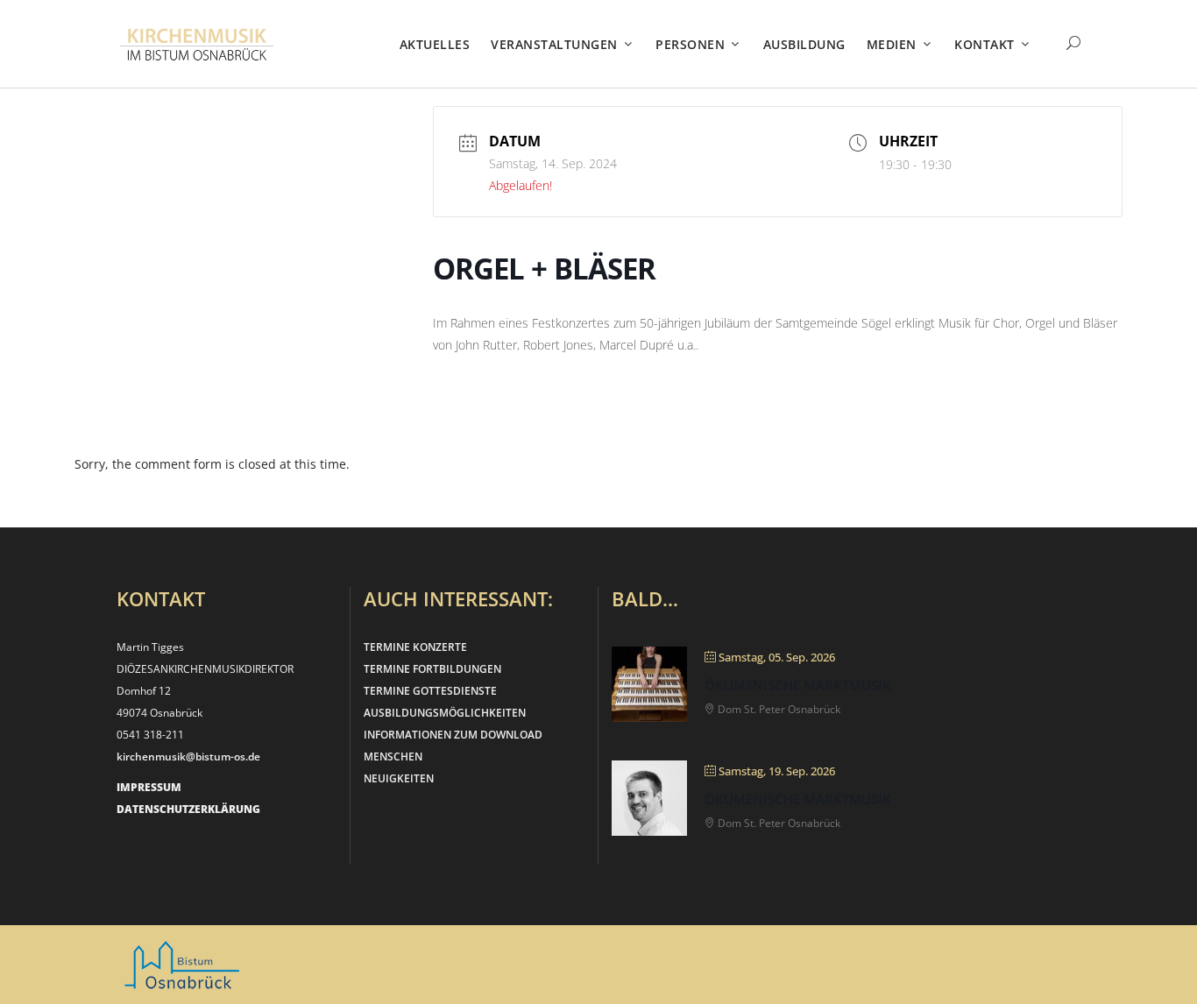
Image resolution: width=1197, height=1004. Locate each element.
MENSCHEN (393, 756)
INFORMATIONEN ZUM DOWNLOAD (453, 734)
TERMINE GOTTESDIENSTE (430, 690)
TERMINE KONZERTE (415, 647)
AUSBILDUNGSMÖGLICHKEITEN (445, 712)
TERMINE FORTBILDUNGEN (432, 668)
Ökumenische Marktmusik (798, 685)
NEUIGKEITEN (399, 778)
